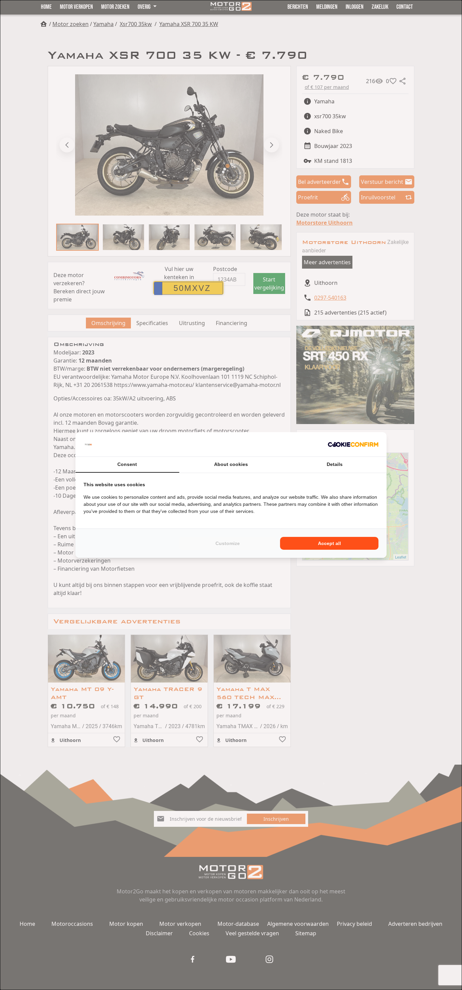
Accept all (329, 543)
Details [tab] (335, 464)
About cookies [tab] (231, 464)
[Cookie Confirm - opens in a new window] (353, 444)
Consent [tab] (127, 464)
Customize (227, 543)
